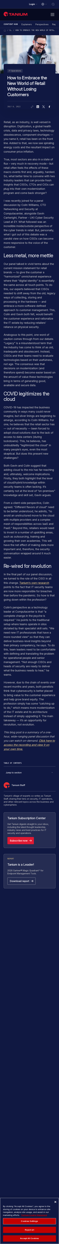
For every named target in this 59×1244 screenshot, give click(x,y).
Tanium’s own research (34, 582)
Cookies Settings (29, 1221)
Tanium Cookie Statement (34, 1215)
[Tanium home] (16, 14)
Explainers (26, 24)
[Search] (53, 4)
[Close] (55, 1202)
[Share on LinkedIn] (37, 106)
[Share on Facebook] (49, 106)
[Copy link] (32, 106)
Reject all (29, 1230)
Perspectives (42, 24)
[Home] (5, 30)
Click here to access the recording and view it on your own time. (29, 745)
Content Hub (11, 24)
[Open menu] (52, 15)
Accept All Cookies (29, 1238)
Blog (11, 30)
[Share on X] (43, 106)
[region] (29, 1221)
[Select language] (44, 4)
